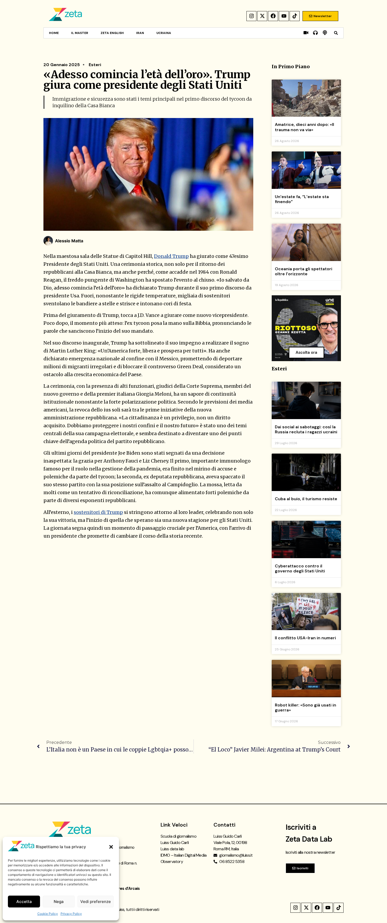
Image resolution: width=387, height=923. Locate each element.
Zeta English (112, 33)
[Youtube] (284, 16)
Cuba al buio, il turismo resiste (306, 499)
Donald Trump (171, 256)
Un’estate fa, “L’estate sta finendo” (302, 199)
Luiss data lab (172, 849)
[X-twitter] (262, 16)
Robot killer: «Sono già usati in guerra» (305, 707)
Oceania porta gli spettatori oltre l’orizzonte (303, 271)
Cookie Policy (47, 914)
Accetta (24, 901)
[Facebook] (273, 16)
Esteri (95, 64)
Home (54, 33)
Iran (140, 33)
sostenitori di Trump (98, 512)
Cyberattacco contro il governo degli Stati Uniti (300, 568)
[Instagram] (251, 16)
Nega (59, 901)
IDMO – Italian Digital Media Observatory (184, 858)
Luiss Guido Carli (174, 842)
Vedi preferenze (95, 901)
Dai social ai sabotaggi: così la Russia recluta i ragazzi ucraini (306, 429)
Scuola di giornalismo (178, 836)
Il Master (79, 33)
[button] (111, 847)
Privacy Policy (71, 914)
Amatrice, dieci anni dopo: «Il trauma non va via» (304, 127)
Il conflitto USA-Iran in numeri (305, 638)
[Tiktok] (295, 16)
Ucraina (163, 33)
